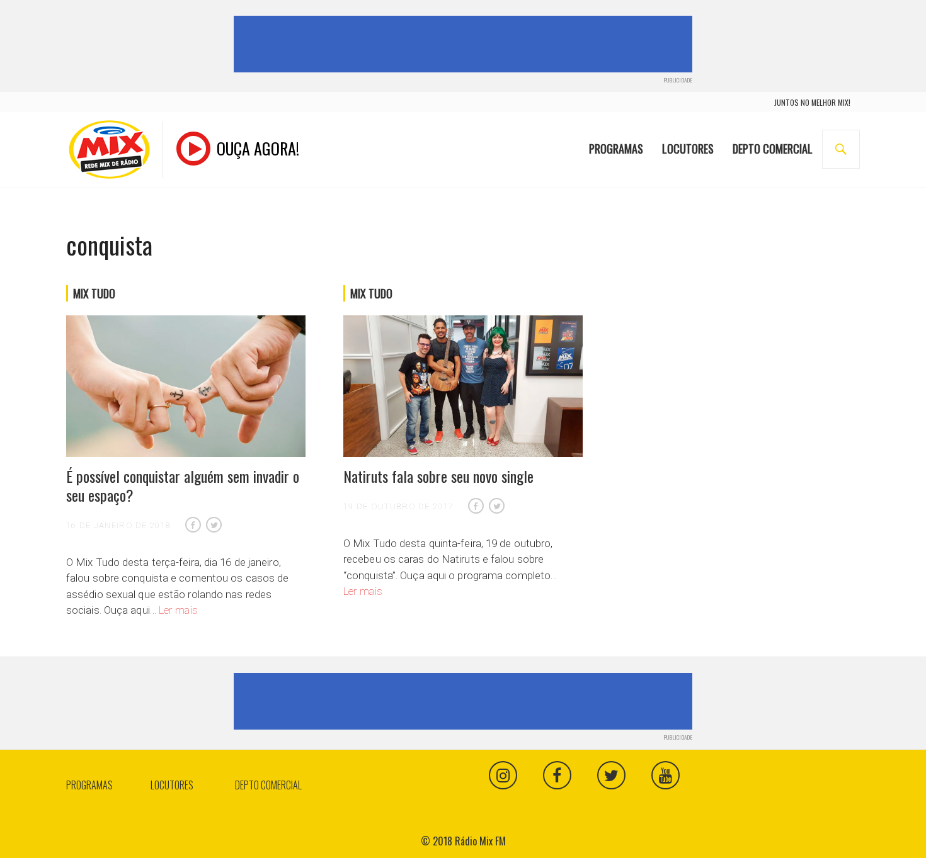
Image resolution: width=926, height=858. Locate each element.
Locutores (688, 148)
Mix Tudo (94, 293)
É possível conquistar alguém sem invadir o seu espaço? (182, 485)
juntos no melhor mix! (812, 102)
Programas (616, 148)
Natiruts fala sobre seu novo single (438, 476)
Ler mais (178, 610)
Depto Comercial (773, 148)
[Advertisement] (465, 44)
